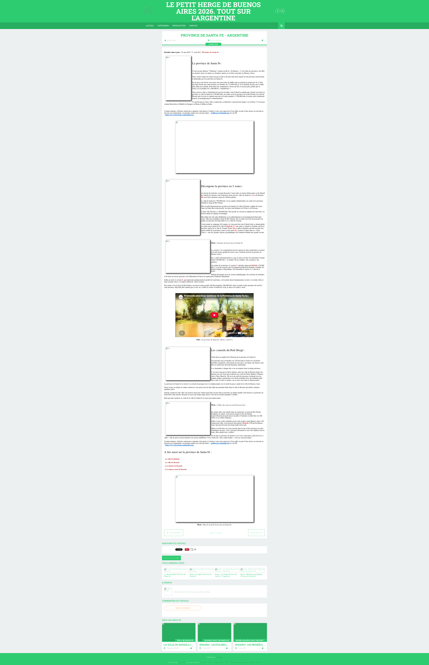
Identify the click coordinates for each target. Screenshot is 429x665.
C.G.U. (226, 662)
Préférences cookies (254, 662)
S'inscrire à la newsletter (171, 558)
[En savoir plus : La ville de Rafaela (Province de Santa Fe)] (179, 637)
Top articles (203, 662)
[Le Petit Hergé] (168, 591)
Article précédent (175, 533)
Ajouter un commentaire (182, 608)
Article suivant (255, 533)
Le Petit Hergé (189, 592)
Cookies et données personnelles (238, 662)
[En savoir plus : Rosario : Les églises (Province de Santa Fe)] (214, 637)
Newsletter (179, 25)
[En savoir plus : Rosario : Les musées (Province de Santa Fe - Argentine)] (250, 637)
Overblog (219, 657)
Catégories (163, 25)
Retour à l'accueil (215, 533)
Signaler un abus (218, 662)
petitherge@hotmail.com (220, 113)
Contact (193, 25)
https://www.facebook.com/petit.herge (179, 114)
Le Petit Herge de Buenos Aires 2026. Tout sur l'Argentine (213, 11)
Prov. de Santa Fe (215, 40)
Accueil (150, 25)
